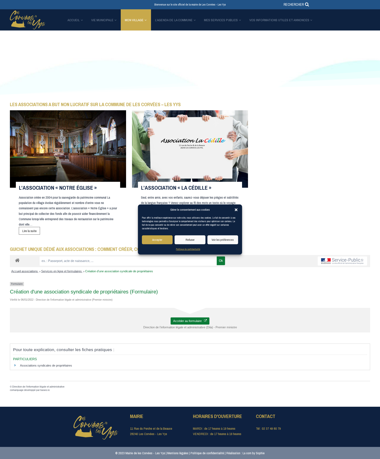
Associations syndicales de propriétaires (46, 365)
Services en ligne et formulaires (62, 271)
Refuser (190, 240)
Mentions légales (177, 453)
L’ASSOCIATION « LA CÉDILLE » (176, 187)
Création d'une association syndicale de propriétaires (119, 271)
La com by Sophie (253, 453)
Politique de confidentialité (188, 249)
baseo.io (45, 390)
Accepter (157, 240)
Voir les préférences (223, 240)
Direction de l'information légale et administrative (38, 386)
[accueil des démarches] (17, 260)
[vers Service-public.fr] (342, 261)
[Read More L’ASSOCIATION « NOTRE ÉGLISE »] (68, 149)
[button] (236, 210)
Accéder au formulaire (188, 321)
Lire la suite (31, 231)
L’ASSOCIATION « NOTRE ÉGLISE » (58, 187)
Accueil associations (25, 271)
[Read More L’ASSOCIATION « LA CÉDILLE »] (190, 149)
